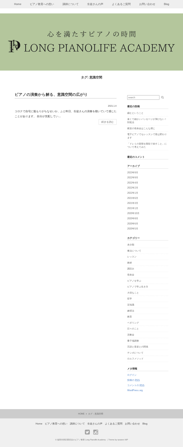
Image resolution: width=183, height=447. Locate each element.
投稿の (133, 380)
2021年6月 (132, 198)
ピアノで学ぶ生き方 (137, 286)
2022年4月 (132, 182)
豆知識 (130, 304)
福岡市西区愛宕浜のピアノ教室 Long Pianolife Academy (81, 440)
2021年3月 (132, 203)
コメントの (135, 385)
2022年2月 (132, 187)
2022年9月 (132, 177)
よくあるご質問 (121, 4)
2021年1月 (132, 208)
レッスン (132, 256)
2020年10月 (133, 213)
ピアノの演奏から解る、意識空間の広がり (51, 94)
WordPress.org (135, 390)
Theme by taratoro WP (118, 440)
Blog (166, 4)
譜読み (130, 268)
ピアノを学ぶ (134, 280)
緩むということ (135, 113)
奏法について (134, 250)
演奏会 (130, 334)
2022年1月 (132, 193)
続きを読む (107, 121)
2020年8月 (132, 218)
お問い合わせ (147, 4)
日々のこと (133, 328)
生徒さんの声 (95, 4)
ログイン (132, 375)
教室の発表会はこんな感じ (141, 128)
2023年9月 (132, 172)
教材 (129, 262)
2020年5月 (132, 228)
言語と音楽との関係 (137, 346)
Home (17, 4)
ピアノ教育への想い (42, 4)
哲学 (129, 298)
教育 (129, 316)
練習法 (130, 310)
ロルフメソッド (135, 358)
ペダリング (133, 322)
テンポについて (135, 352)
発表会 (130, 274)
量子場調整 (133, 340)
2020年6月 (132, 223)
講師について (71, 4)
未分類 (130, 244)
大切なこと (133, 292)
